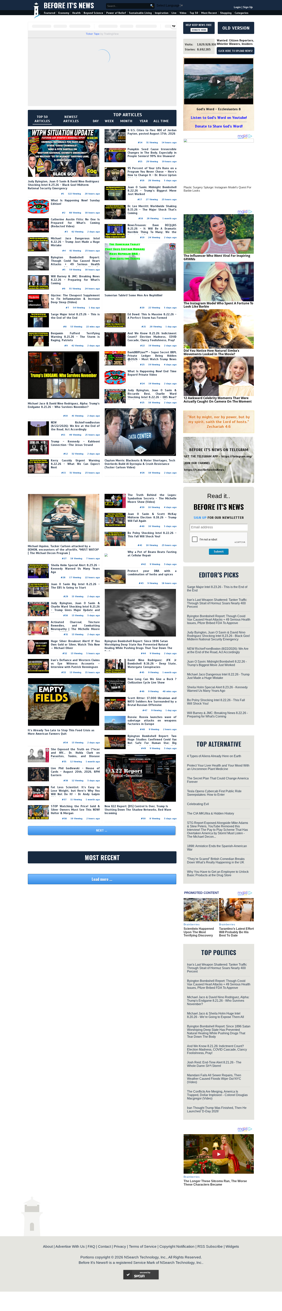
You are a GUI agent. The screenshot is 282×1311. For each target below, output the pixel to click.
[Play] (218, 81)
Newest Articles (71, 119)
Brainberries (192, 924)
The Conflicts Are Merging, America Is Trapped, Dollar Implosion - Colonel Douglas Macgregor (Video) (217, 1095)
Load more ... (102, 879)
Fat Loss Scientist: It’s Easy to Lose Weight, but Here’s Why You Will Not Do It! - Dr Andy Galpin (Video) (75, 792)
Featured (49, 13)
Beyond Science (93, 13)
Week (109, 121)
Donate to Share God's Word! (219, 126)
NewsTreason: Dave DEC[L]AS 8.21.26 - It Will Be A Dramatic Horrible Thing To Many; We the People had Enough (152, 230)
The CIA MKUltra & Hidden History (210, 813)
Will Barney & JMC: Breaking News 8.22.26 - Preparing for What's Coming (75, 280)
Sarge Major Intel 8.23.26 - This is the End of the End (75, 316)
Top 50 (194, 13)
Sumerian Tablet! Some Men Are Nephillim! (133, 295)
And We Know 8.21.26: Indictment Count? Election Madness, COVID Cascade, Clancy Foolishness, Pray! (152, 337)
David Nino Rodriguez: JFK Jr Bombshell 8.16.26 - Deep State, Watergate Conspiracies (152, 663)
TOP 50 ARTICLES (42, 119)
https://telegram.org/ (236, 456)
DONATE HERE (199, 30)
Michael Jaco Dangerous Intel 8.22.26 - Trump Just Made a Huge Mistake (75, 242)
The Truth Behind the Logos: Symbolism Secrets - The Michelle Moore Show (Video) (152, 498)
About (48, 1246)
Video (183, 13)
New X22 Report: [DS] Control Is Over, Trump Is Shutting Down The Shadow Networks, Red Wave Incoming (138, 810)
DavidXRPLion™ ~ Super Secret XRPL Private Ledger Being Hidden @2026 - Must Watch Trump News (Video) (152, 357)
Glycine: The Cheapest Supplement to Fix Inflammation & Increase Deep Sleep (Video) (75, 299)
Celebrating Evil (198, 804)
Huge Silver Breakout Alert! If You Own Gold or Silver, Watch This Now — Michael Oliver (75, 644)
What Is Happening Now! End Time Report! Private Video (152, 373)
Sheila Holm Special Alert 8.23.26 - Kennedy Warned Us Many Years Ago (75, 568)
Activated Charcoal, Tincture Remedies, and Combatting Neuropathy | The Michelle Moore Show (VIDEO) (75, 627)
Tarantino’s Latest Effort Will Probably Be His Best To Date (236, 932)
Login (237, 7)
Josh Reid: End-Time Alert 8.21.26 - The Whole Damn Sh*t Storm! (214, 1064)
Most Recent (209, 13)
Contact (104, 1246)
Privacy (120, 1246)
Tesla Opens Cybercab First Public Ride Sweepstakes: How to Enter (214, 793)
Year (144, 121)
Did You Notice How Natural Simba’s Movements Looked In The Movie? (211, 352)
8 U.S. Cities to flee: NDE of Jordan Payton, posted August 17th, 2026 (152, 131)
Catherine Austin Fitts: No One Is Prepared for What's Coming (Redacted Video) (75, 223)
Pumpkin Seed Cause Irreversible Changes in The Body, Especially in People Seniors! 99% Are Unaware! (152, 152)
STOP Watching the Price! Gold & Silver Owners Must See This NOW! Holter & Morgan (75, 810)
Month (126, 121)
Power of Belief (116, 13)
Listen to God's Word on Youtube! (219, 117)
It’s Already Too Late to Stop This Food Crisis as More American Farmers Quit (61, 732)
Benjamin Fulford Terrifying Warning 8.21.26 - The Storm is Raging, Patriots (75, 337)
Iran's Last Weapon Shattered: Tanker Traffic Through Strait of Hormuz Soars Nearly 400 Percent (217, 603)
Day (96, 121)
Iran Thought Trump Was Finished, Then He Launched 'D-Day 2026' (217, 1109)
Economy (63, 13)
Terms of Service (143, 1246)
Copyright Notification (177, 1246)
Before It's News (69, 5)
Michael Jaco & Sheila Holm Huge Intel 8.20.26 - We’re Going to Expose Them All (215, 1015)
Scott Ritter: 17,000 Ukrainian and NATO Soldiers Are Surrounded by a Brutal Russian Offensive (152, 701)
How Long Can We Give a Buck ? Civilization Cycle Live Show (152, 680)
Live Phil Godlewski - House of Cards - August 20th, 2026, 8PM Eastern (75, 772)
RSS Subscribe (210, 1246)
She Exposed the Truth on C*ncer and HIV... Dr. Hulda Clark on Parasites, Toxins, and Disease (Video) (75, 754)
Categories (241, 13)
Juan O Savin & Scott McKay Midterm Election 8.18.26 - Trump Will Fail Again (152, 517)
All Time (161, 121)
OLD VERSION (236, 28)
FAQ (91, 1246)
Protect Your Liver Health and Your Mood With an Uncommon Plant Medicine (218, 767)
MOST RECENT (102, 857)
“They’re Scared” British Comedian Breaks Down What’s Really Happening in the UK (216, 860)
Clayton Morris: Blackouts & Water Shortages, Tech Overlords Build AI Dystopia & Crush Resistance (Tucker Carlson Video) (140, 464)
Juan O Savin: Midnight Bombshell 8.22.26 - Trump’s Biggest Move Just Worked (152, 190)
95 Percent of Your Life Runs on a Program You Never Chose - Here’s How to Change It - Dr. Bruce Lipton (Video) (152, 173)
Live (174, 13)
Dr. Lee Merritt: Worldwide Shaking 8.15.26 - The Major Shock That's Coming (152, 209)
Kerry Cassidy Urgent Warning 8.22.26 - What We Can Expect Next (75, 464)
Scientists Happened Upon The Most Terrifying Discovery (199, 932)
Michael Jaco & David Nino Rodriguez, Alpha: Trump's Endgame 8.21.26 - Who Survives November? (64, 405)
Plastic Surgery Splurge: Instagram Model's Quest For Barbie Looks (217, 189)
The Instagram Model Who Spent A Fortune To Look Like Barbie (218, 305)
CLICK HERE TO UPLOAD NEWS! (235, 51)
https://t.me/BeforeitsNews (204, 470)
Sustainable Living (140, 13)
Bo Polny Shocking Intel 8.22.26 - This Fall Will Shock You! (152, 534)
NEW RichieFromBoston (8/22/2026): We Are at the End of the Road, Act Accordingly (75, 426)
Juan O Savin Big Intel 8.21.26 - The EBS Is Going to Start (75, 585)
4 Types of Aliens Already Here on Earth (214, 756)
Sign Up (248, 7)
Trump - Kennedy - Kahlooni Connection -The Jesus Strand (75, 443)
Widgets (232, 1246)
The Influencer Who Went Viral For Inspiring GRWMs (217, 257)
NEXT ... (101, 830)
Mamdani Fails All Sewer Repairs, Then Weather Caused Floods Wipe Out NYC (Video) (214, 1079)
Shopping (226, 13)
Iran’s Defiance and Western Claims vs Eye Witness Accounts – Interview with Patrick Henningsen (75, 663)
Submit (219, 551)
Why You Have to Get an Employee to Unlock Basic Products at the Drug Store (218, 873)
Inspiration (161, 13)
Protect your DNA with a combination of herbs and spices (152, 572)
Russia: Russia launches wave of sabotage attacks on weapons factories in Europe (152, 720)
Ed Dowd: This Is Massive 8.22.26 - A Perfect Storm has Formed (152, 316)
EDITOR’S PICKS (219, 574)
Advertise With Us (70, 1246)
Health (76, 13)
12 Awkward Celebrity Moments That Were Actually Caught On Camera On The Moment (218, 400)
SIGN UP (200, 518)
